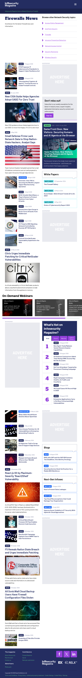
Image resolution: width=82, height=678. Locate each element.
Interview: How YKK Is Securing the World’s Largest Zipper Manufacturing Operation (29, 183)
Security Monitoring (51, 52)
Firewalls (35, 11)
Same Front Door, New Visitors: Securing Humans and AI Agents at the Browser (59, 132)
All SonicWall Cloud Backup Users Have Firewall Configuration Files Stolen (19, 594)
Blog (46, 454)
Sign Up (49, 115)
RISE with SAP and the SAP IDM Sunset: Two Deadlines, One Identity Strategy (58, 458)
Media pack (8, 667)
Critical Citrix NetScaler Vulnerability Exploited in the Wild (29, 240)
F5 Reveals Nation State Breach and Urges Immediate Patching (22, 551)
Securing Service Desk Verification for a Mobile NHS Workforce (58, 470)
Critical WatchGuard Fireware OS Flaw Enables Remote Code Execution (28, 522)
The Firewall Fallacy (51, 184)
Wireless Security (51, 57)
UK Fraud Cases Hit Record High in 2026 (65, 389)
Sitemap (65, 675)
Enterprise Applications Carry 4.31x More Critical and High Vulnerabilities (64, 401)
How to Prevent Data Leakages (55, 489)
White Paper (49, 181)
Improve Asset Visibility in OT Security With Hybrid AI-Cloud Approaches (59, 511)
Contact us (8, 660)
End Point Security (51, 29)
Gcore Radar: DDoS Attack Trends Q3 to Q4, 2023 (59, 195)
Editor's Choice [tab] (72, 338)
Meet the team (9, 658)
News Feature (24, 411)
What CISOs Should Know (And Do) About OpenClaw (28, 415)
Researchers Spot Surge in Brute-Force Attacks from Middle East (28, 211)
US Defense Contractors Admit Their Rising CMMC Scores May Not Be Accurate (65, 358)
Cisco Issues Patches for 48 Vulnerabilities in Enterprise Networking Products (29, 431)
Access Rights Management (54, 23)
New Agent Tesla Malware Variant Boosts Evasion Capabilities (63, 348)
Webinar (47, 125)
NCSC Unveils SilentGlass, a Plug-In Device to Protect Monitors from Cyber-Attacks (28, 198)
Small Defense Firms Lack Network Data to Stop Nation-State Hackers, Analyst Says (21, 139)
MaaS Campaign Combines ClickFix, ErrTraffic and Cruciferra (63, 380)
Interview (22, 177)
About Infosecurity (10, 655)
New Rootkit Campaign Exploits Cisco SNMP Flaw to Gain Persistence (29, 536)
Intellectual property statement (35, 675)
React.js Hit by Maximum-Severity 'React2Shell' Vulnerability (18, 476)
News (21, 64)
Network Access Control (53, 46)
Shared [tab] (56, 338)
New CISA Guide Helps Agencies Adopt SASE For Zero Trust (22, 98)
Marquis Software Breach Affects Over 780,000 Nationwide (28, 460)
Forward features (27, 655)
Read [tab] (47, 338)
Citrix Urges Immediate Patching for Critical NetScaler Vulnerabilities (21, 256)
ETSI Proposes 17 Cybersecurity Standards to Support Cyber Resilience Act (29, 69)
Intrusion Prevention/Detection (55, 40)
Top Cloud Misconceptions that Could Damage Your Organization (57, 500)
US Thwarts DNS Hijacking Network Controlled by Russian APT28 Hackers (28, 226)
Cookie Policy (58, 675)
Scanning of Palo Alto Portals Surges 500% (29, 639)
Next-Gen (48, 486)
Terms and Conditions (11, 675)
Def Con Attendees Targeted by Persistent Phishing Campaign (65, 368)
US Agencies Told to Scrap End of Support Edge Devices (29, 444)
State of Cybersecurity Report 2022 (57, 205)
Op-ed (24, 658)
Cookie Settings (49, 675)
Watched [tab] (63, 338)
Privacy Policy (22, 675)
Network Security (27, 11)
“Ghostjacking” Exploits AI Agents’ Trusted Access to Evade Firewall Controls (28, 83)
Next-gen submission (28, 660)
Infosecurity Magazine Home (13, 11)
